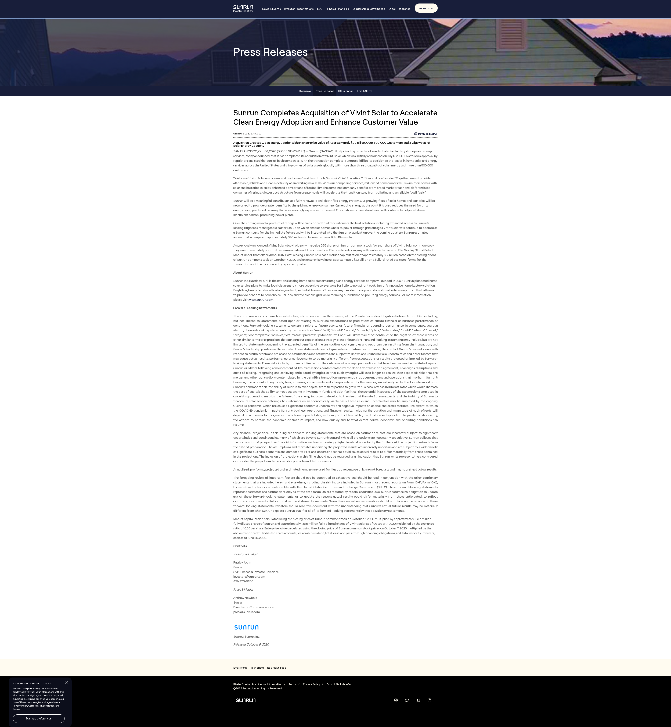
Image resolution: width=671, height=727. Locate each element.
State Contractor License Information (257, 684)
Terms (293, 684)
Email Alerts (364, 91)
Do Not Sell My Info (338, 684)
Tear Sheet (257, 667)
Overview (305, 91)
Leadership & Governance (368, 8)
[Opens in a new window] (396, 699)
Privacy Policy (311, 684)
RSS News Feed (276, 667)
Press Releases (324, 91)
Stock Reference (400, 8)
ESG (319, 8)
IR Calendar (345, 91)
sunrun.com (426, 8)
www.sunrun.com (261, 300)
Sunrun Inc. (249, 688)
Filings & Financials (337, 8)
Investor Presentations (299, 8)
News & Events (271, 8)
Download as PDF (428, 133)
